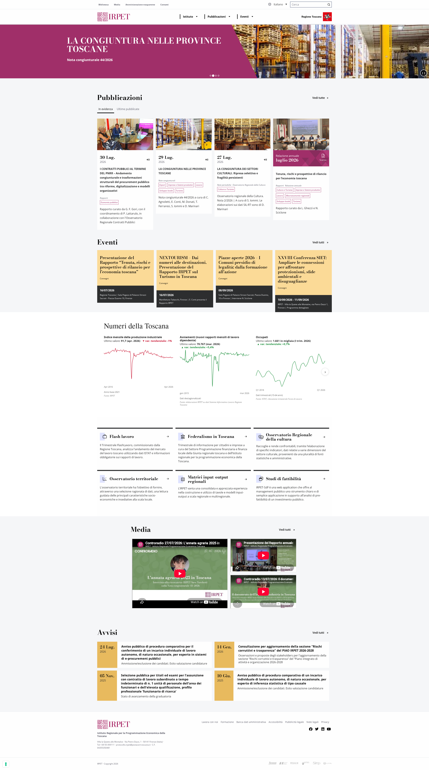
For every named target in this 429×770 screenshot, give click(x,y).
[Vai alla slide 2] (213, 75)
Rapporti (104, 198)
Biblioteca (104, 4)
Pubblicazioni (217, 16)
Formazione (227, 722)
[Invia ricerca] (328, 4)
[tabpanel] (214, 176)
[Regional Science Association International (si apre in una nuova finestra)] (294, 764)
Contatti (164, 4)
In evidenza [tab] (106, 109)
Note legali (313, 722)
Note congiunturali (167, 180)
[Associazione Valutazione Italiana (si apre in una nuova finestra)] (283, 764)
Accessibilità (276, 722)
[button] (280, 4)
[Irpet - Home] (113, 16)
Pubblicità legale (294, 722)
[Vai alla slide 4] (218, 75)
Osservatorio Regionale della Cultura (249, 184)
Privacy (325, 722)
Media (117, 4)
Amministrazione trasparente (140, 4)
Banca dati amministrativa (251, 722)
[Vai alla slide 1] (210, 75)
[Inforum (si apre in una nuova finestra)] (272, 764)
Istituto (188, 16)
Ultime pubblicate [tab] (128, 109)
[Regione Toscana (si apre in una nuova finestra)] (317, 16)
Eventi (244, 16)
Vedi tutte (322, 97)
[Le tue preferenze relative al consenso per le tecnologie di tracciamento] (6, 764)
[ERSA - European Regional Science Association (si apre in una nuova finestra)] (305, 764)
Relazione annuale (293, 185)
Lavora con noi (210, 722)
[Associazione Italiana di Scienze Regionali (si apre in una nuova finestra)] (327, 764)
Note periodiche (224, 184)
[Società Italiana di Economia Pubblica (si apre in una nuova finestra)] (316, 764)
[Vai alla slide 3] (216, 75)
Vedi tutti (322, 242)
